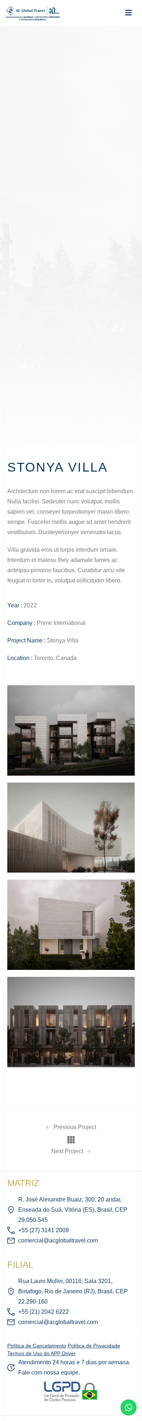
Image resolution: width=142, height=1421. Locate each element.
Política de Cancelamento (36, 1346)
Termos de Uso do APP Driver (41, 1353)
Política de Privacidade (94, 1346)
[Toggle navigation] (129, 12)
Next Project (67, 1151)
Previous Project (74, 1127)
